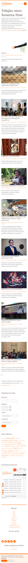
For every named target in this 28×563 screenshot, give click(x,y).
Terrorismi (15, 450)
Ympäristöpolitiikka (19, 455)
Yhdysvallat (4, 455)
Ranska (18, 446)
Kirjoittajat (14, 524)
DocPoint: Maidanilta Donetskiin (13, 186)
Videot (14, 517)
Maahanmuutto (13, 444)
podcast (2, 446)
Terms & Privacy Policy (14, 527)
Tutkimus (16, 451)
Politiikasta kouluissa (14, 525)
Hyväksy (4, 560)
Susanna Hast (13, 55)
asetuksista (3, 558)
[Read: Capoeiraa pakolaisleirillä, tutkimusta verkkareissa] (14, 74)
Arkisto (14, 515)
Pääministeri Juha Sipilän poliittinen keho (10, 257)
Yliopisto (12, 455)
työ (19, 451)
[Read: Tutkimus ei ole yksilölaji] (14, 147)
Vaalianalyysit (15, 453)
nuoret (23, 444)
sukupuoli (10, 448)
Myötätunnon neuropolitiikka (11, 289)
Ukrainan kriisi (23, 451)
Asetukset (11, 560)
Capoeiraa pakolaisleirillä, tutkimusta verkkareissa (10, 84)
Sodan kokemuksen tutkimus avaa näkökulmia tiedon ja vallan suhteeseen (13, 218)
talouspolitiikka (4, 450)
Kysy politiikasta (4, 444)
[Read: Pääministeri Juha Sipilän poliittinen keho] (14, 247)
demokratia (10, 438)
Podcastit (14, 520)
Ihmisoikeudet (9, 442)
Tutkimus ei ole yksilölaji (10, 156)
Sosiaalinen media (4, 448)
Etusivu (14, 511)
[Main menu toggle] (25, 3)
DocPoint (18, 438)
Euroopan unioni (7, 440)
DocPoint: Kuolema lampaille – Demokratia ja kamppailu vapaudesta (12, 118)
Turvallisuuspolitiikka (7, 452)
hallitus (20, 440)
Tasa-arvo (10, 450)
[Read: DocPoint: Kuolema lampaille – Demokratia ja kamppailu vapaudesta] (14, 107)
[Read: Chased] (14, 43)
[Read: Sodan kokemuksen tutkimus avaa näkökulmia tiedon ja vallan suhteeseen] (14, 207)
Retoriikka (23, 446)
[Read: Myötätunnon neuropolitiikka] (14, 279)
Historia (23, 440)
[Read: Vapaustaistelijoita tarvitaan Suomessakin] (14, 311)
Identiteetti (3, 442)
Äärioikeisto (3, 457)
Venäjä (21, 453)
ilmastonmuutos (17, 442)
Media (19, 444)
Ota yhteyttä (14, 549)
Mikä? (14, 513)
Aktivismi (3, 438)
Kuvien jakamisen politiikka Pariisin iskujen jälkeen (11, 360)
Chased (3, 53)
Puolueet (14, 446)
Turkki (19, 450)
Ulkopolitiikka (4, 453)
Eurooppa (15, 440)
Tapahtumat (14, 518)
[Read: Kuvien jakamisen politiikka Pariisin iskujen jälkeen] (14, 350)
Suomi (15, 448)
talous (20, 448)
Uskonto (9, 453)
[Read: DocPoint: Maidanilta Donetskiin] (14, 176)
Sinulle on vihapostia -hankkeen (14, 30)
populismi (8, 446)
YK (9, 455)
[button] (21, 4)
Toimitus (14, 522)
